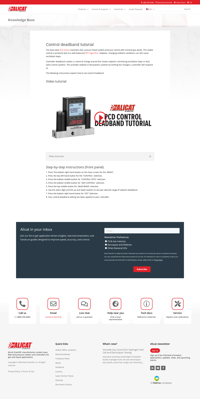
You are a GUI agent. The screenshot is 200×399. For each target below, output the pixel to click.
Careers (58, 371)
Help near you (115, 313)
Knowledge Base (21, 20)
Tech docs (146, 313)
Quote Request (135, 9)
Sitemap (59, 380)
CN (191, 2)
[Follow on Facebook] (163, 368)
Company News (62, 358)
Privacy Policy (14, 371)
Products (82, 9)
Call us (22, 313)
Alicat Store (180, 2)
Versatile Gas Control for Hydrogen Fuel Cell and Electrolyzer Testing (123, 351)
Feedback (59, 367)
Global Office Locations (65, 350)
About (58, 363)
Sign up (155, 350)
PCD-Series (65, 50)
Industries (118, 9)
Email (53, 313)
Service (177, 313)
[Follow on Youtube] (158, 368)
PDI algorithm (91, 53)
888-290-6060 (148, 2)
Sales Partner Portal (64, 376)
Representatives (62, 354)
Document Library (63, 384)
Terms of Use (28, 371)
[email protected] (53, 317)
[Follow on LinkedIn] (152, 368)
